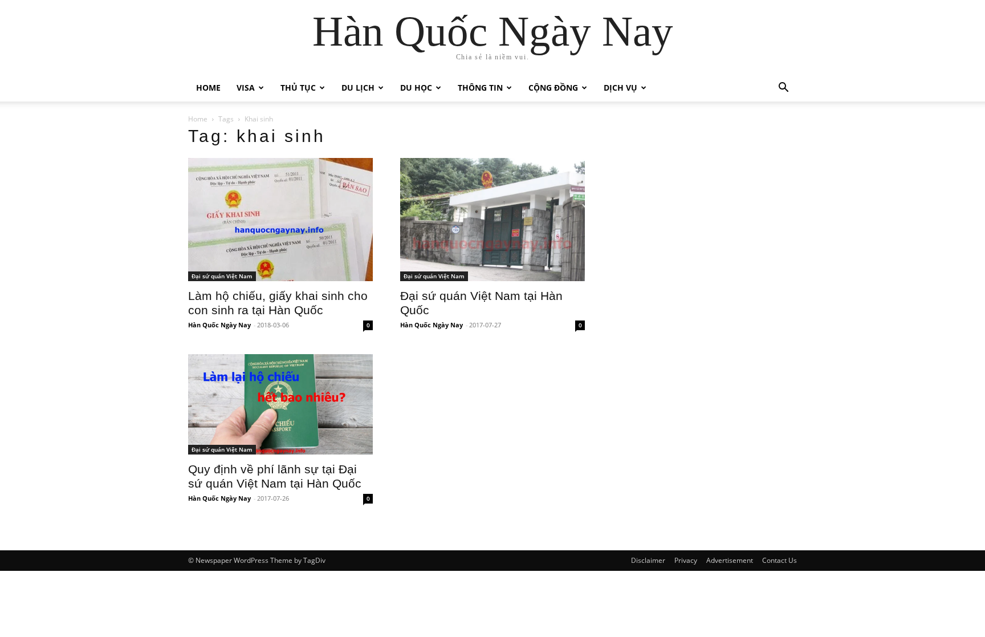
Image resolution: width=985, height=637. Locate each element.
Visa (246, 87)
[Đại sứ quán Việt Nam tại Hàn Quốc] (492, 219)
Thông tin (480, 87)
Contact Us (779, 560)
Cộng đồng (553, 87)
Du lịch (358, 87)
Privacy (685, 560)
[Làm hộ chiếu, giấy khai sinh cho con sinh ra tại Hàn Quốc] (280, 219)
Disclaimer (648, 560)
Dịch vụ (620, 87)
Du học (416, 87)
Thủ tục (298, 87)
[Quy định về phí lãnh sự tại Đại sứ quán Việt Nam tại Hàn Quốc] (280, 404)
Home (208, 87)
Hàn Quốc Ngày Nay (219, 324)
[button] (783, 88)
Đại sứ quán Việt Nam (222, 276)
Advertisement (729, 560)
